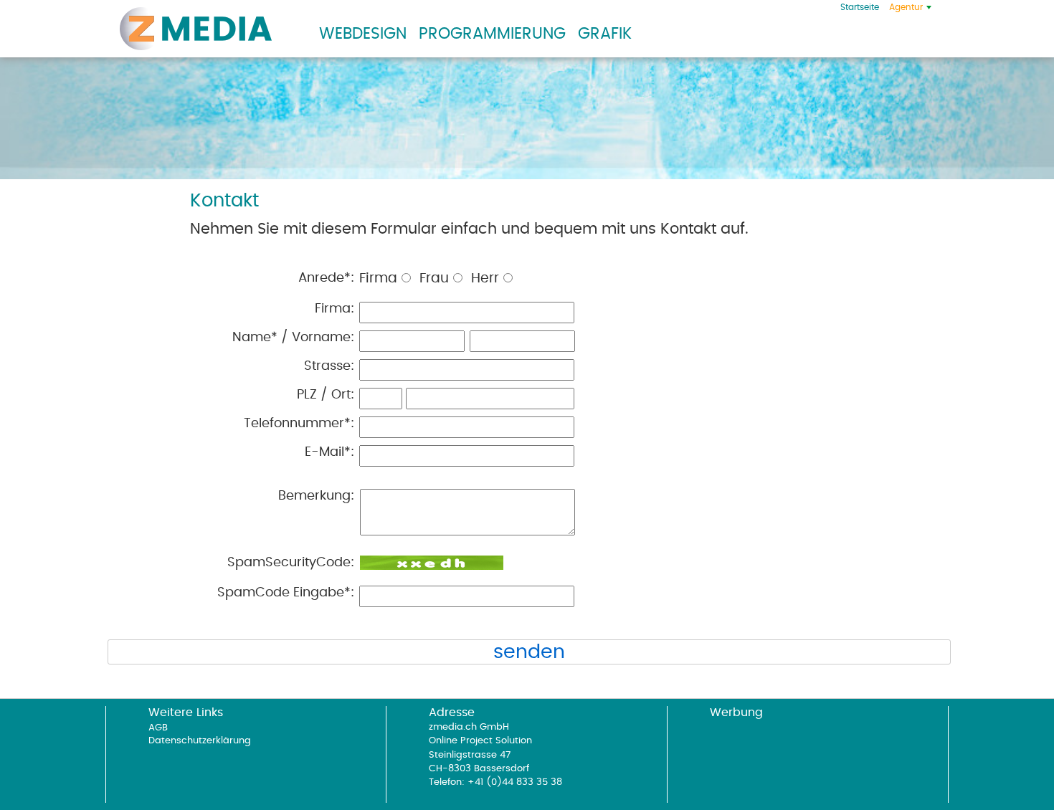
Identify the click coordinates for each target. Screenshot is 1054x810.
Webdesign (363, 34)
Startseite (859, 7)
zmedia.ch (196, 28)
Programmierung (492, 34)
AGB (158, 728)
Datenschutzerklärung (199, 741)
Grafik (605, 34)
